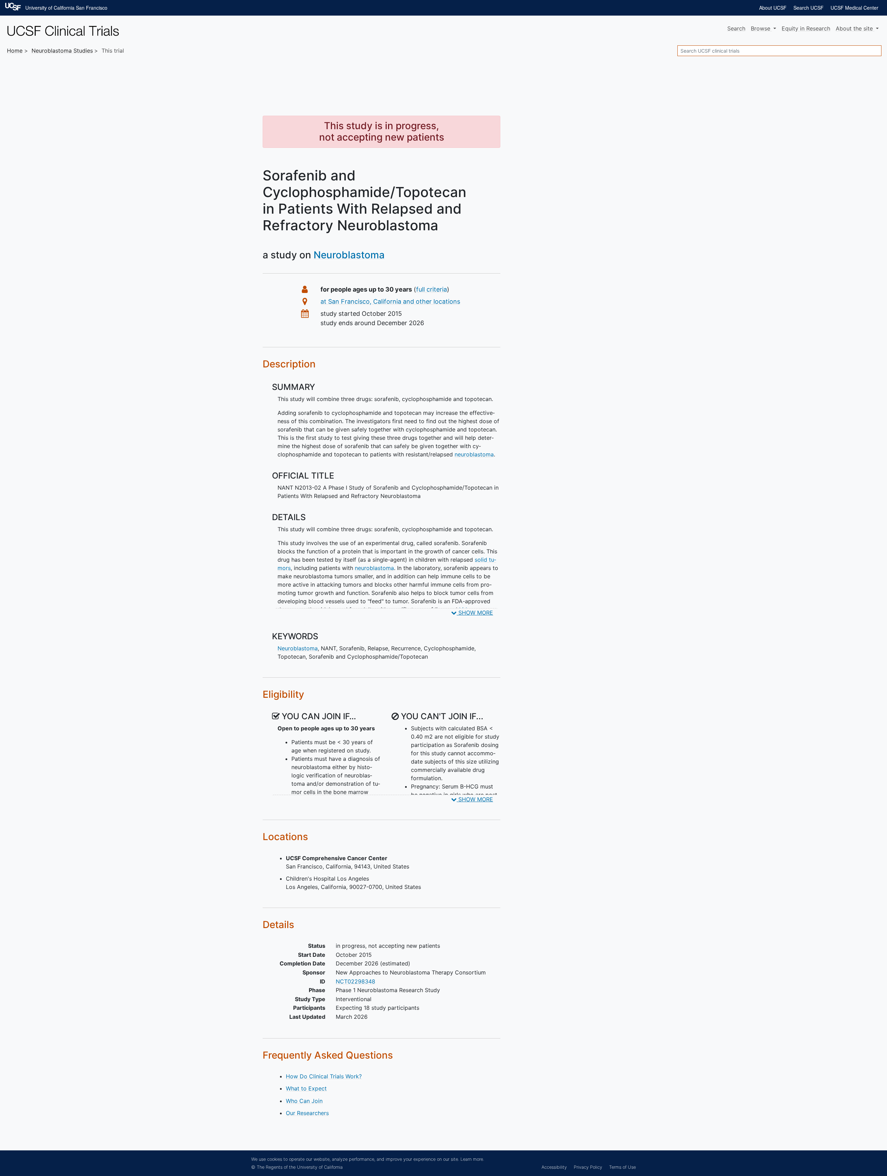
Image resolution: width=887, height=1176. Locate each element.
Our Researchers (307, 1113)
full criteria (431, 289)
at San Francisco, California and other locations (390, 301)
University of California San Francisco (66, 7)
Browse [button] (761, 28)
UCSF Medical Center (854, 7)
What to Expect (306, 1088)
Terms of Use (622, 1167)
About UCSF (773, 7)
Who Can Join (304, 1100)
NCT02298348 (355, 981)
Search (736, 28)
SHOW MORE (475, 612)
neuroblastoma (474, 454)
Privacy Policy (588, 1167)
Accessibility (554, 1167)
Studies (62, 50)
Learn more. (472, 1159)
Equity (806, 28)
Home (15, 50)
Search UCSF (808, 7)
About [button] (854, 28)
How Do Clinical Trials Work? (324, 1076)
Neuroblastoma (349, 255)
